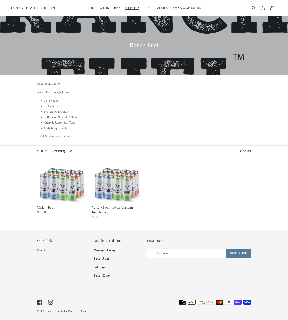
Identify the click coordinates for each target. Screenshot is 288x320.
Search (41, 250)
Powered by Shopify (79, 310)
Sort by (42, 151)
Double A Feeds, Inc (34, 8)
